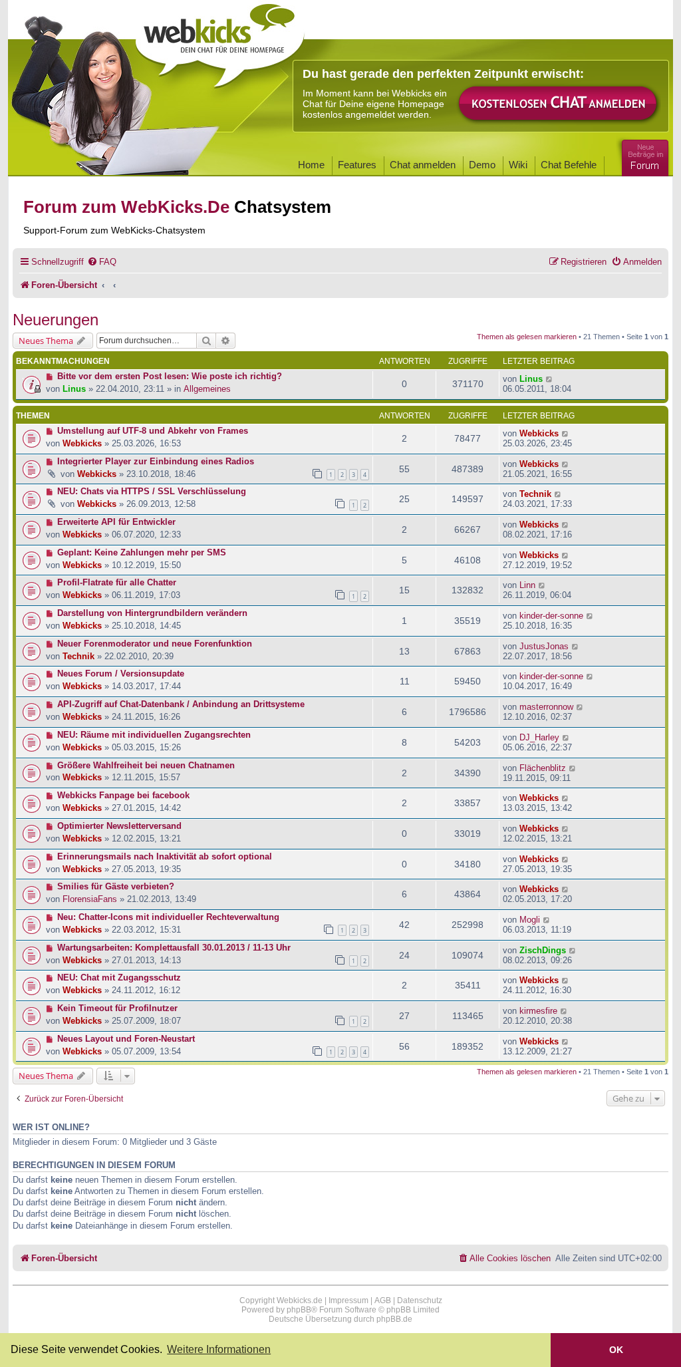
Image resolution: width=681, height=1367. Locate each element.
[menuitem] (101, 261)
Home (311, 164)
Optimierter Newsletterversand (119, 826)
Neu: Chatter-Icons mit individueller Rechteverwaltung (168, 917)
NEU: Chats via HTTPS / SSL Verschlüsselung (151, 491)
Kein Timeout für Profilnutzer (117, 1008)
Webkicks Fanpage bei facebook (123, 795)
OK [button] (616, 1349)
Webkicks (82, 443)
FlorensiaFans (90, 899)
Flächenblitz (542, 768)
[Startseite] (220, 41)
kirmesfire (538, 1011)
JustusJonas (544, 646)
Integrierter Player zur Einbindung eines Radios (155, 461)
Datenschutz (419, 1300)
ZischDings (542, 950)
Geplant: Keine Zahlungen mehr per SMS (141, 552)
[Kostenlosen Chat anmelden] (558, 104)
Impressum (348, 1300)
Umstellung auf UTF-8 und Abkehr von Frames (152, 431)
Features (357, 164)
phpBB (299, 1309)
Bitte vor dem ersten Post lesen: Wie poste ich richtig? (169, 376)
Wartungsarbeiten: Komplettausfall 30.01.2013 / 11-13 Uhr (174, 948)
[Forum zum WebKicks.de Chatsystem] (643, 155)
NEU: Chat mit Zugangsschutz (119, 978)
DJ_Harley (539, 737)
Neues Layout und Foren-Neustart (126, 1039)
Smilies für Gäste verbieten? (115, 886)
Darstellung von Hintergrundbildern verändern (152, 613)
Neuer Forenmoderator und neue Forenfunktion (154, 644)
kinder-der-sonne (551, 616)
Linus (74, 389)
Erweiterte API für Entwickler (116, 522)
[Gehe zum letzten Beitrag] (549, 379)
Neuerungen (55, 320)
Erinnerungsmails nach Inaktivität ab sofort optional (164, 856)
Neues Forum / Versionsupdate (120, 674)
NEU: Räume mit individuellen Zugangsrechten (154, 735)
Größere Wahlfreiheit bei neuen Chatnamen (146, 765)
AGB (382, 1300)
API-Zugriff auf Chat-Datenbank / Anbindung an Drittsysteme (181, 704)
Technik (535, 494)
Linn (527, 585)
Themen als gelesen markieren (527, 337)
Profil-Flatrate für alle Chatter (116, 582)
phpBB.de (394, 1319)
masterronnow (546, 707)
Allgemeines (207, 389)
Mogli (529, 920)
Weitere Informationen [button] (219, 1349)
